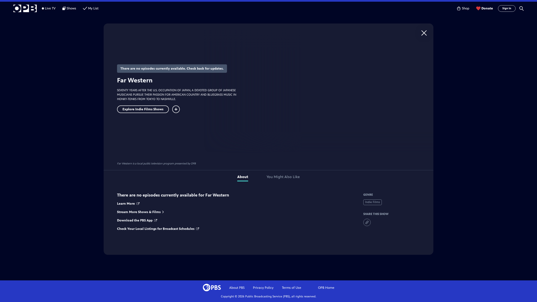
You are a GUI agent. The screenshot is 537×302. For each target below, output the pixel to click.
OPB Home (326, 288)
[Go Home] (424, 32)
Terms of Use (291, 288)
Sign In (506, 8)
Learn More (126, 204)
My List (93, 8)
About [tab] (242, 176)
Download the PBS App (135, 220)
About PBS (237, 288)
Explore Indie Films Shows (143, 109)
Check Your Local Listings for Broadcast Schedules (156, 229)
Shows (71, 8)
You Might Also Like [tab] (283, 176)
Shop (465, 8)
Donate (487, 8)
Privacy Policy (263, 288)
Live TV (50, 8)
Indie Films (372, 202)
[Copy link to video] (367, 222)
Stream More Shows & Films (139, 212)
